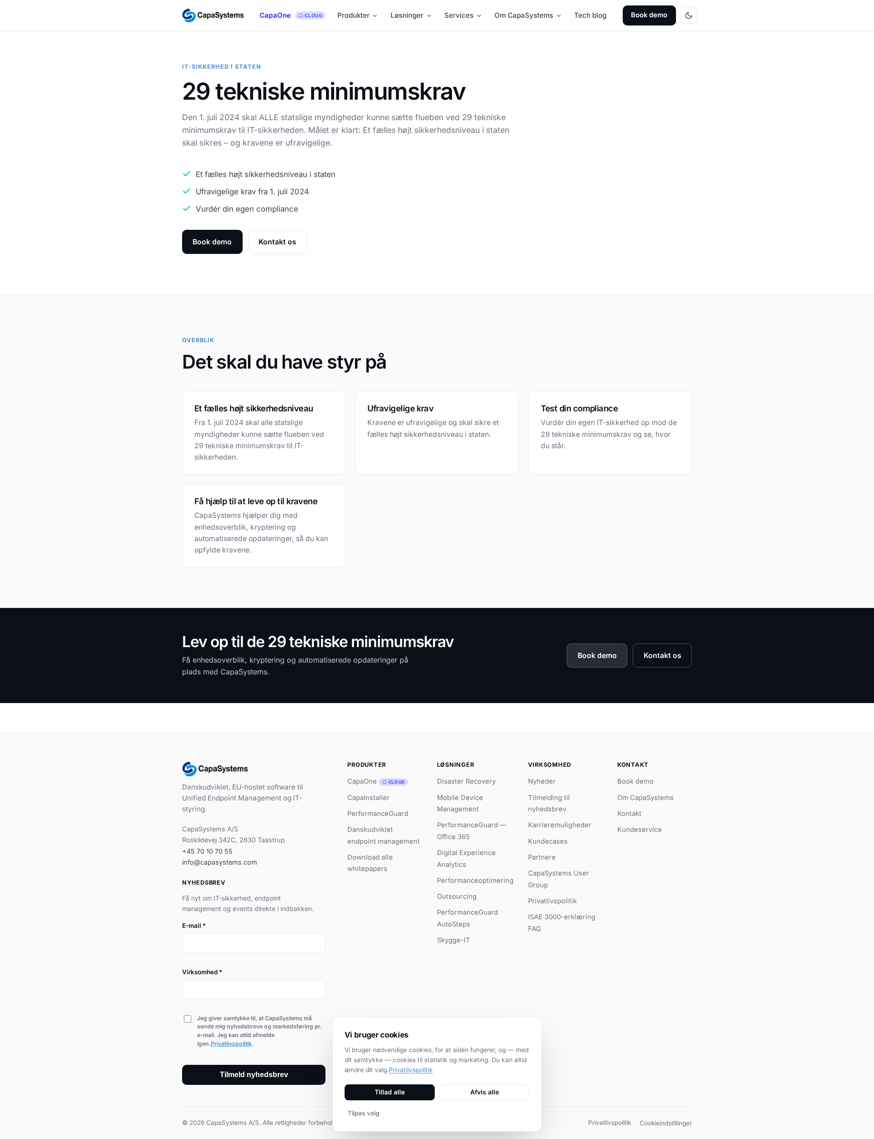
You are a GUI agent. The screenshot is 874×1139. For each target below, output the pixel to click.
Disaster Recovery (466, 781)
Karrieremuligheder (559, 825)
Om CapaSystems (523, 15)
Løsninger (407, 15)
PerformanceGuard (377, 814)
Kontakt (629, 814)
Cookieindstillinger (666, 1123)
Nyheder (542, 781)
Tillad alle (390, 1092)
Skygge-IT (453, 940)
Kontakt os (277, 242)
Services (458, 15)
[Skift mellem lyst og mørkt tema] (688, 15)
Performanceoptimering (475, 880)
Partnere (542, 857)
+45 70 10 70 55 (207, 851)
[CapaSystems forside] (213, 15)
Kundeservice (639, 829)
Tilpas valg (363, 1113)
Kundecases (548, 841)
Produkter (353, 15)
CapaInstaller (368, 798)
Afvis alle (484, 1092)
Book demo (649, 15)
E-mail (194, 925)
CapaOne (290, 15)
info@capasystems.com (219, 862)
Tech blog (590, 15)
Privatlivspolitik (231, 1043)
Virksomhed (202, 972)
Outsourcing (457, 896)
